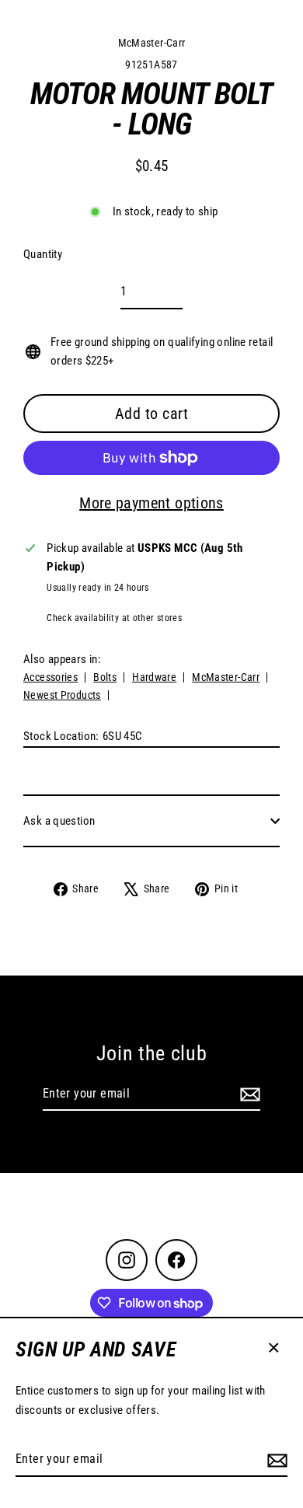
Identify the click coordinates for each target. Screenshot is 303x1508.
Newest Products (62, 695)
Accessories (50, 677)
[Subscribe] (275, 1460)
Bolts (105, 677)
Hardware (154, 677)
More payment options (151, 503)
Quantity (42, 254)
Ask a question (59, 821)
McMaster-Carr (152, 43)
